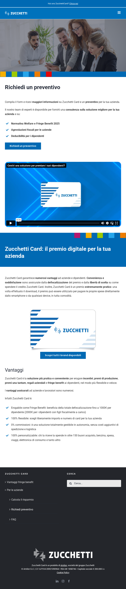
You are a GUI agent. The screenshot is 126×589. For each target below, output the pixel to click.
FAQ (13, 519)
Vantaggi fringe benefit (20, 482)
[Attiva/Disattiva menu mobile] (119, 12)
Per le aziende (15, 490)
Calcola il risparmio (22, 499)
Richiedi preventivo (22, 509)
